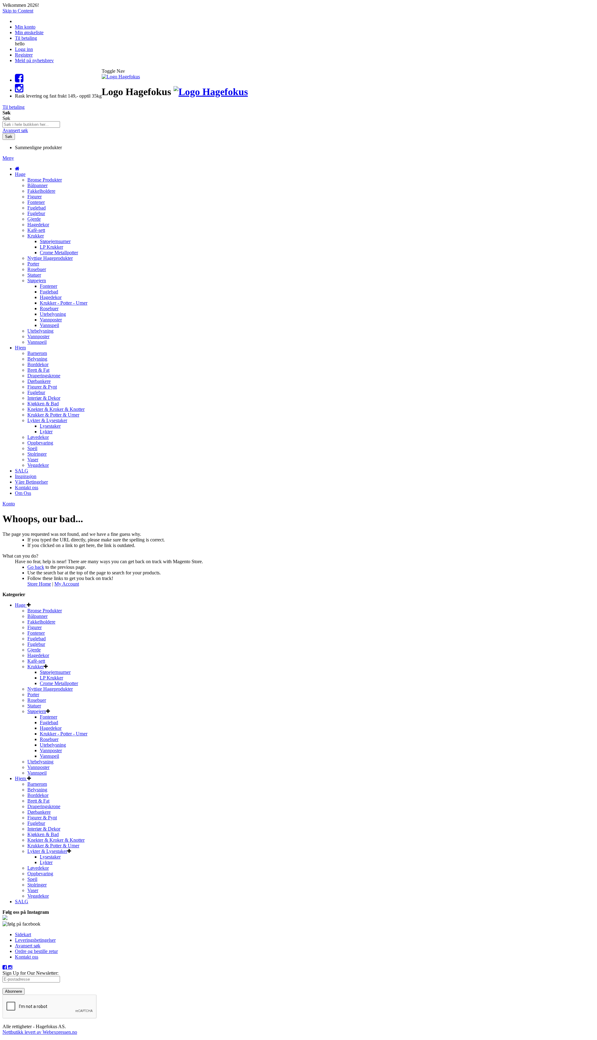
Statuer (34, 705)
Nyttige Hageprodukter (50, 689)
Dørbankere (39, 812)
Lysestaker (50, 856)
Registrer (24, 55)
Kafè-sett (36, 661)
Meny (8, 158)
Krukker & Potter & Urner (53, 845)
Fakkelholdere (41, 621)
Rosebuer (36, 700)
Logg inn (24, 49)
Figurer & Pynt (42, 817)
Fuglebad (36, 638)
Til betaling (26, 38)
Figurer (34, 627)
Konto (8, 503)
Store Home (39, 584)
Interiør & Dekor (43, 828)
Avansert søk (15, 130)
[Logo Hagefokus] (121, 76)
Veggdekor (38, 896)
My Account (66, 584)
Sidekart (23, 934)
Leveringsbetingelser (35, 940)
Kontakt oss (26, 956)
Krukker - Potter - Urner (63, 733)
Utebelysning (53, 745)
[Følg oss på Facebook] (19, 80)
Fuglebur (36, 644)
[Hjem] (17, 168)
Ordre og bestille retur (36, 951)
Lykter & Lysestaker (47, 851)
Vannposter (51, 750)
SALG (21, 901)
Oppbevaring (40, 873)
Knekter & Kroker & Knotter (56, 840)
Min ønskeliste (29, 32)
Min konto (25, 27)
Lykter (46, 862)
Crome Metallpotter (59, 683)
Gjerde (34, 649)
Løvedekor (38, 868)
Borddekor (38, 795)
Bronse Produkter (44, 610)
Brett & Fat (38, 800)
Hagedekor (38, 655)
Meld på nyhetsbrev (34, 60)
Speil (32, 879)
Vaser (32, 890)
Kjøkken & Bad (43, 834)
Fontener (36, 633)
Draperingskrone (43, 806)
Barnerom (37, 784)
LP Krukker (51, 677)
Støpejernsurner (55, 672)
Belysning (37, 789)
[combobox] (31, 124)
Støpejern (36, 711)
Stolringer (37, 884)
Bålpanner (37, 616)
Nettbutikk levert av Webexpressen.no (39, 1032)
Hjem (21, 778)
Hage (21, 605)
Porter (33, 694)
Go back (35, 567)
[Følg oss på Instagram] (19, 90)
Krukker (35, 666)
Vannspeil (49, 756)
